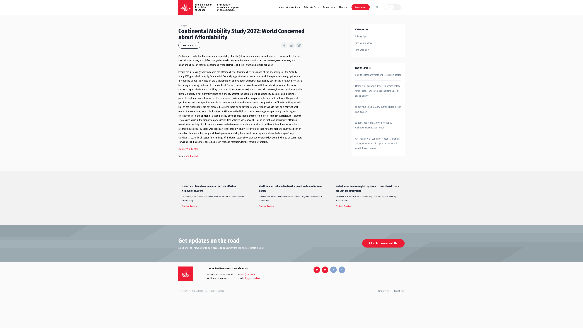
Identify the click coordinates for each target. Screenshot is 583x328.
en (389, 7)
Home (281, 7)
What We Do (310, 7)
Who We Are (292, 7)
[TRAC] (185, 7)
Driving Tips (361, 36)
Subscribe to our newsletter (383, 243)
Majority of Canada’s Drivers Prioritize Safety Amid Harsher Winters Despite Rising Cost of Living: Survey (377, 91)
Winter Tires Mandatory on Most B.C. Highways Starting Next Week (373, 125)
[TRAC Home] (185, 273)
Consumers (360, 7)
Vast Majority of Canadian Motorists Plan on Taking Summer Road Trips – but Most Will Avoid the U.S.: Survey (377, 143)
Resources (328, 7)
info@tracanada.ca (252, 278)
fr (396, 7)
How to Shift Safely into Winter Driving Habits (378, 74)
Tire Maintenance (363, 43)
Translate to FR (189, 45)
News (341, 7)
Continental (192, 156)
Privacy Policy (383, 291)
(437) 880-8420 (248, 274)
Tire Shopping (362, 49)
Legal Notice (399, 291)
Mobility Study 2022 (188, 149)
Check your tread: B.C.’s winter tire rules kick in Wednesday (378, 109)
